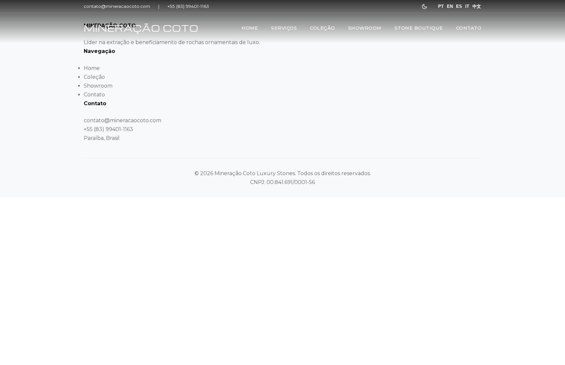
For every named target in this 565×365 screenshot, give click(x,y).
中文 (476, 6)
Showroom (365, 28)
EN (450, 6)
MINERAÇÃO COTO (141, 28)
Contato (469, 28)
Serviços (284, 28)
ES (459, 6)
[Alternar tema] (424, 6)
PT (441, 6)
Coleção (322, 28)
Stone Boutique (419, 28)
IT (467, 6)
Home (250, 28)
